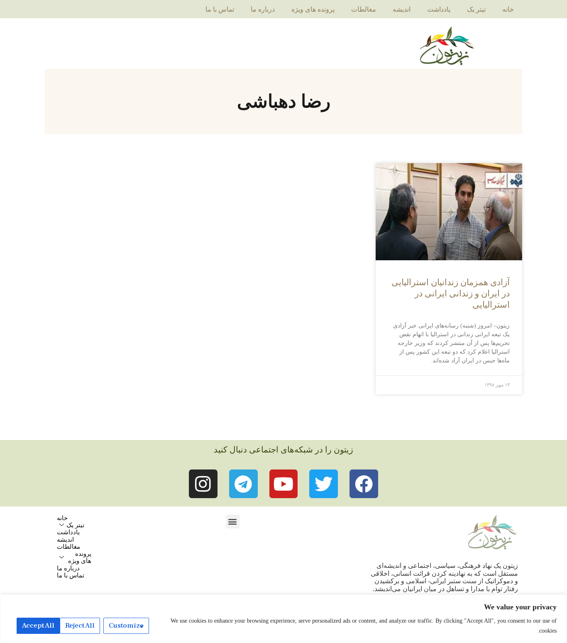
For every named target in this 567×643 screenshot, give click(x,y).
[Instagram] (203, 483)
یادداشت (438, 9)
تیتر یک (476, 9)
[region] (283, 618)
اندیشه (402, 9)
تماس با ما (219, 9)
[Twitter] (323, 483)
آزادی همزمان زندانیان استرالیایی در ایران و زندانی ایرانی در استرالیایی (450, 293)
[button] (233, 521)
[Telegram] (243, 483)
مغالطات (363, 9)
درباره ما (263, 9)
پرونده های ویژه (313, 9)
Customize (126, 625)
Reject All (80, 625)
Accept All (38, 625)
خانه (508, 9)
